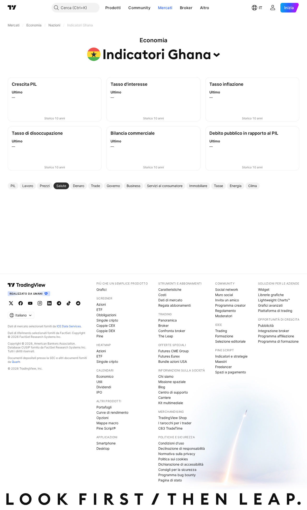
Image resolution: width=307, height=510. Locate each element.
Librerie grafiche (271, 295)
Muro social (224, 295)
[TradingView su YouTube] (30, 303)
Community (139, 7)
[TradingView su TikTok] (68, 303)
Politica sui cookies (173, 459)
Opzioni (102, 418)
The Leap (165, 336)
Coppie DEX (105, 331)
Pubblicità (266, 325)
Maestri (221, 361)
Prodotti (113, 7)
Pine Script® (106, 428)
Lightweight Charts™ (274, 300)
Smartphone (106, 443)
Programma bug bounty (177, 475)
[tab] (13, 185)
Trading (221, 331)
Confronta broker (171, 331)
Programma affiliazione (276, 336)
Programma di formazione (278, 341)
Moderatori (223, 316)
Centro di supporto (173, 392)
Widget (263, 289)
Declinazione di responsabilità (181, 448)
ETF (99, 310)
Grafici (101, 289)
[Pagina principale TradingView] (12, 7)
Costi (162, 295)
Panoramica (167, 320)
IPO (99, 392)
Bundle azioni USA (172, 361)
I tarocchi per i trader (174, 423)
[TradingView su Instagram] (39, 303)
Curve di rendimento (112, 412)
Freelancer (223, 367)
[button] (124, 7)
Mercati (165, 7)
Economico (104, 376)
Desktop (103, 448)
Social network (226, 289)
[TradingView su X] (11, 303)
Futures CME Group (173, 351)
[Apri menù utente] (272, 7)
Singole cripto (107, 320)
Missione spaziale (172, 382)
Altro (204, 7)
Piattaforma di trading (275, 311)
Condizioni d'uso (171, 443)
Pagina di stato (170, 480)
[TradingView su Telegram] (59, 303)
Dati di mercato (170, 300)
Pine (99, 336)
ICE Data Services (69, 326)
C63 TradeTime (170, 428)
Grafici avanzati (270, 305)
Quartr (16, 362)
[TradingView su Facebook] (20, 303)
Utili (99, 382)
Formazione (224, 336)
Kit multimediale (170, 403)
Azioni (101, 304)
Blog (161, 387)
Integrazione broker (273, 331)
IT (260, 7)
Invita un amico (227, 300)
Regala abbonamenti (174, 305)
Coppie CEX (105, 325)
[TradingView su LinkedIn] (49, 303)
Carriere (164, 397)
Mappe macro (107, 423)
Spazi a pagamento (230, 372)
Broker (186, 7)
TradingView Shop (172, 418)
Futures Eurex (169, 356)
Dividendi (103, 387)
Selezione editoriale (230, 341)
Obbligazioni (106, 315)
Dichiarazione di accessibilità (180, 464)
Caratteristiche (169, 289)
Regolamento (225, 311)
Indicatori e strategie (231, 356)
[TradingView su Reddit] (78, 303)
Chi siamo (165, 376)
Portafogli (104, 407)
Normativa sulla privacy (176, 454)
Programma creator (230, 305)
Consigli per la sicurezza (177, 470)
